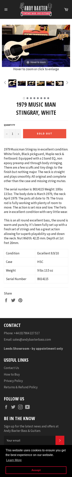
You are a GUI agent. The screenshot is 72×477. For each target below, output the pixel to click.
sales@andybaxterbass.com (32, 339)
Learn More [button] (14, 460)
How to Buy (12, 374)
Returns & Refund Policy (21, 387)
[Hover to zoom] (36, 45)
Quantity (9, 124)
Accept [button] (36, 470)
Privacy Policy (13, 381)
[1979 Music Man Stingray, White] (12, 83)
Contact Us (11, 368)
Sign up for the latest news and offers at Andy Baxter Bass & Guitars (31, 428)
